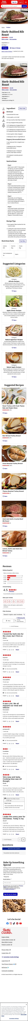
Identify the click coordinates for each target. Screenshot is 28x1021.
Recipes (8, 27)
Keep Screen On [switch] (3, 126)
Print (3, 117)
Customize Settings (14, 1018)
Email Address (7, 879)
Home (3, 27)
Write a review (5, 39)
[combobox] (12, 6)
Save (5, 48)
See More (22, 241)
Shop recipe (22, 108)
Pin (3, 113)
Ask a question (13, 39)
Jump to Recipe (16, 48)
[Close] (26, 1004)
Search (24, 6)
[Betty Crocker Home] (4, 2)
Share (3, 121)
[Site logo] (8, 932)
